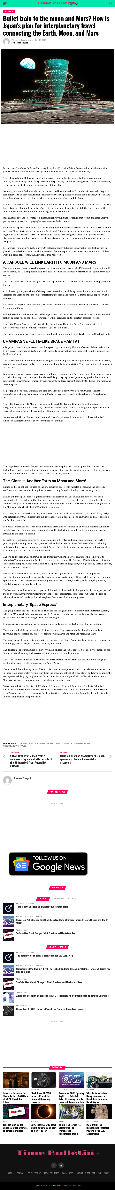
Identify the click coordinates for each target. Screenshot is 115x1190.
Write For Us (103, 1173)
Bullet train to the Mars (33, 744)
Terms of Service (51, 1173)
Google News (67, 1173)
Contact (21, 1173)
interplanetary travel (15, 746)
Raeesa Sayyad (21, 43)
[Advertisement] (57, 146)
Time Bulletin (56, 1186)
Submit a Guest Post (86, 1173)
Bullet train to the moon (60, 744)
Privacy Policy (34, 1173)
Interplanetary (82, 744)
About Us (9, 1173)
